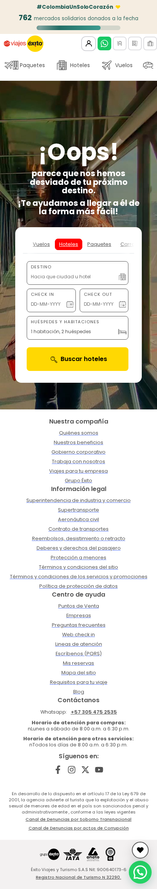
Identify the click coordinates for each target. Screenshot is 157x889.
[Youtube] (99, 769)
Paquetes (32, 65)
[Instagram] (72, 769)
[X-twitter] (85, 769)
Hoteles (80, 65)
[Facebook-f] (58, 769)
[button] (140, 872)
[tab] (41, 244)
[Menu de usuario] (88, 43)
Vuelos (124, 65)
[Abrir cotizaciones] (140, 850)
